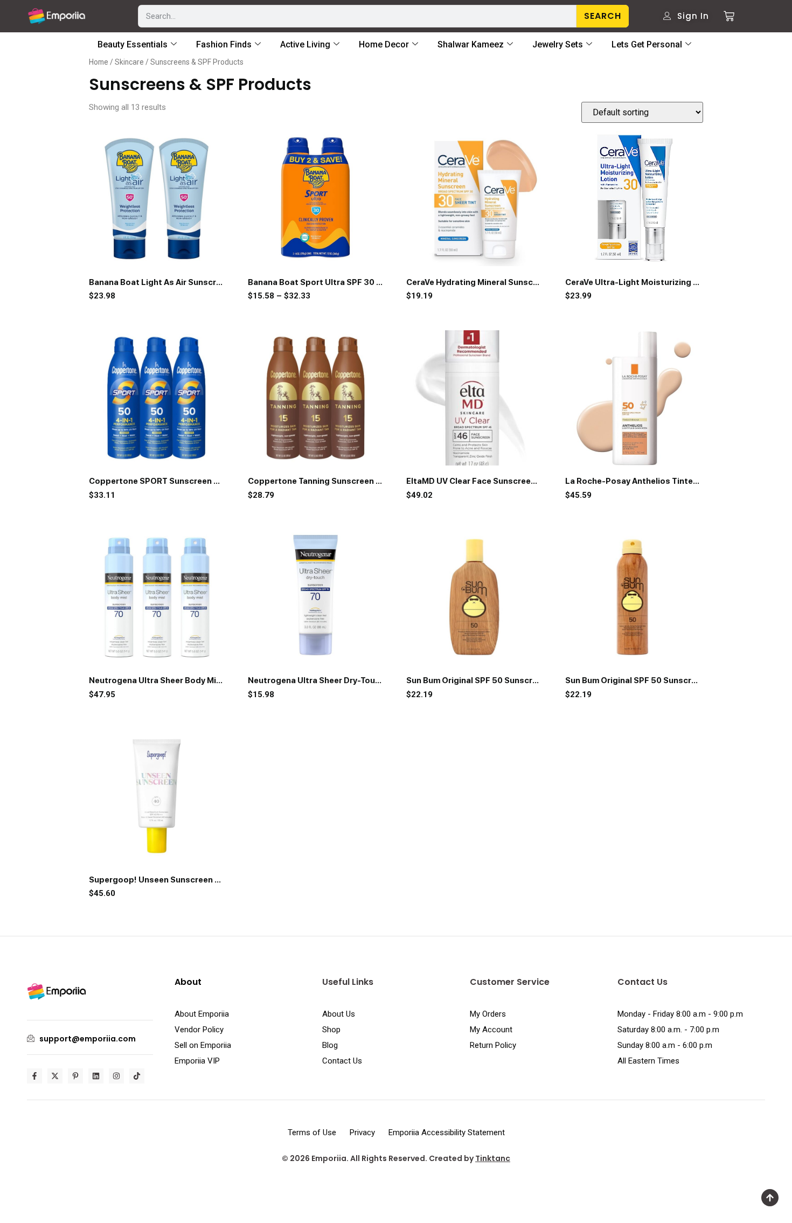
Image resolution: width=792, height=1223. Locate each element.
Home (98, 62)
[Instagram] (116, 1075)
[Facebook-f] (34, 1075)
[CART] (724, 16)
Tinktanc (492, 1158)
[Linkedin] (95, 1075)
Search (602, 16)
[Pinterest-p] (75, 1075)
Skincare (129, 62)
